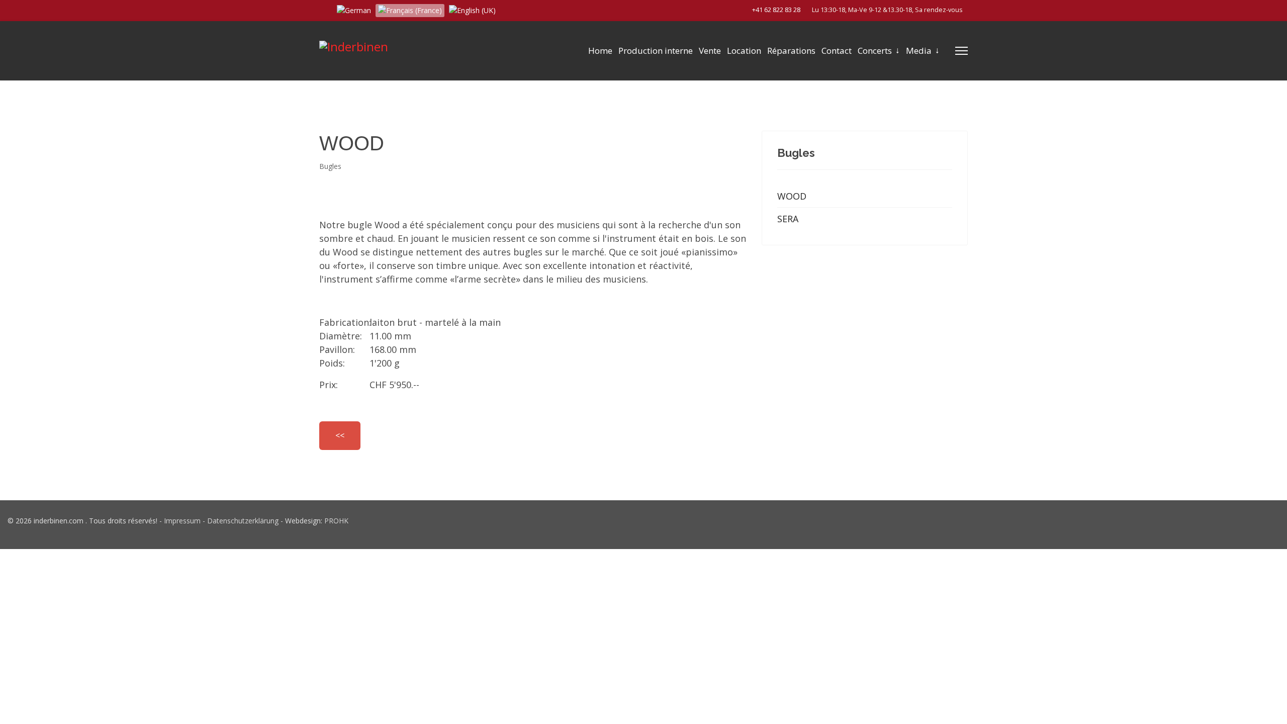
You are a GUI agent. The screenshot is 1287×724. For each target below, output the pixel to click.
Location (744, 50)
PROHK (336, 520)
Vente (710, 50)
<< (339, 435)
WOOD (791, 196)
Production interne (655, 50)
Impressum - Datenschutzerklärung (221, 520)
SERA (787, 219)
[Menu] (961, 50)
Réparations (791, 50)
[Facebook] (322, 9)
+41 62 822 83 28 (776, 10)
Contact (836, 50)
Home (600, 50)
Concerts (875, 50)
